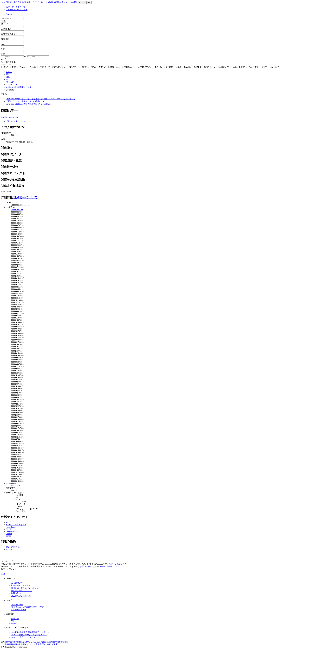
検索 (89, 2)
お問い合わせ (86, 566)
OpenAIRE (253, 67)
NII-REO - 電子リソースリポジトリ (26, 637)
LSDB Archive (210, 67)
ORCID (9, 529)
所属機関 (5, 39)
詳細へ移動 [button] (54, 2)
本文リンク (6, 59)
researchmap (13, 117)
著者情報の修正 (13, 547)
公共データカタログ (270, 67)
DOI (3, 49)
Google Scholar (12, 531)
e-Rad (178, 67)
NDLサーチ (45, 67)
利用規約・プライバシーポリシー (25, 588)
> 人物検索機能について (21, 87)
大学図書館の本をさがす (16, 10)
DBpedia (159, 67)
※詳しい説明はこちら (118, 564)
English (9, 14)
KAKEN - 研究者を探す (16, 525)
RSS (12, 621)
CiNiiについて (17, 583)
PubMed (197, 67)
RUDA (84, 67)
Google (9, 534)
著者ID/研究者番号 (9, 34)
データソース (7, 64)
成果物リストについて (16, 121)
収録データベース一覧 (20, 585)
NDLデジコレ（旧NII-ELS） (66, 67)
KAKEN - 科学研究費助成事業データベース (30, 632)
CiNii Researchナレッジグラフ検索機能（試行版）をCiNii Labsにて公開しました (40, 99)
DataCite (33, 67)
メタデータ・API (18, 610)
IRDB (14, 67)
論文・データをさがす (16, 7)
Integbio (187, 67)
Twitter (13, 623)
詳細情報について (25, 197)
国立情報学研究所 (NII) (21, 596)
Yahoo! (9, 536)
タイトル (5, 24)
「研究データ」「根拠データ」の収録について (26, 101)
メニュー (82, 2)
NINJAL (102, 67)
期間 (3, 54)
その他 (9, 549)
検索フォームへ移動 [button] (68, 2)
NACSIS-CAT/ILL (144, 67)
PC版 (3, 574)
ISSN (3, 44)
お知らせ (15, 619)
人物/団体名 (6, 29)
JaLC (6, 67)
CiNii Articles (115, 67)
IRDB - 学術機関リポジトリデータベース (29, 635)
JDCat (93, 67)
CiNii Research (17, 605)
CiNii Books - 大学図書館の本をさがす (27, 607)
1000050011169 (17, 210)
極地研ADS (224, 67)
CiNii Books (128, 67)
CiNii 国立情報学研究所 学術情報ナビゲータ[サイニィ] (25, 2)
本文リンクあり (10, 62)
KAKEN (169, 67)
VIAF (8, 522)
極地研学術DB (239, 67)
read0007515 (16, 485)
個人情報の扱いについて (21, 591)
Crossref (23, 67)
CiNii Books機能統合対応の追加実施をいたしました (28, 104)
